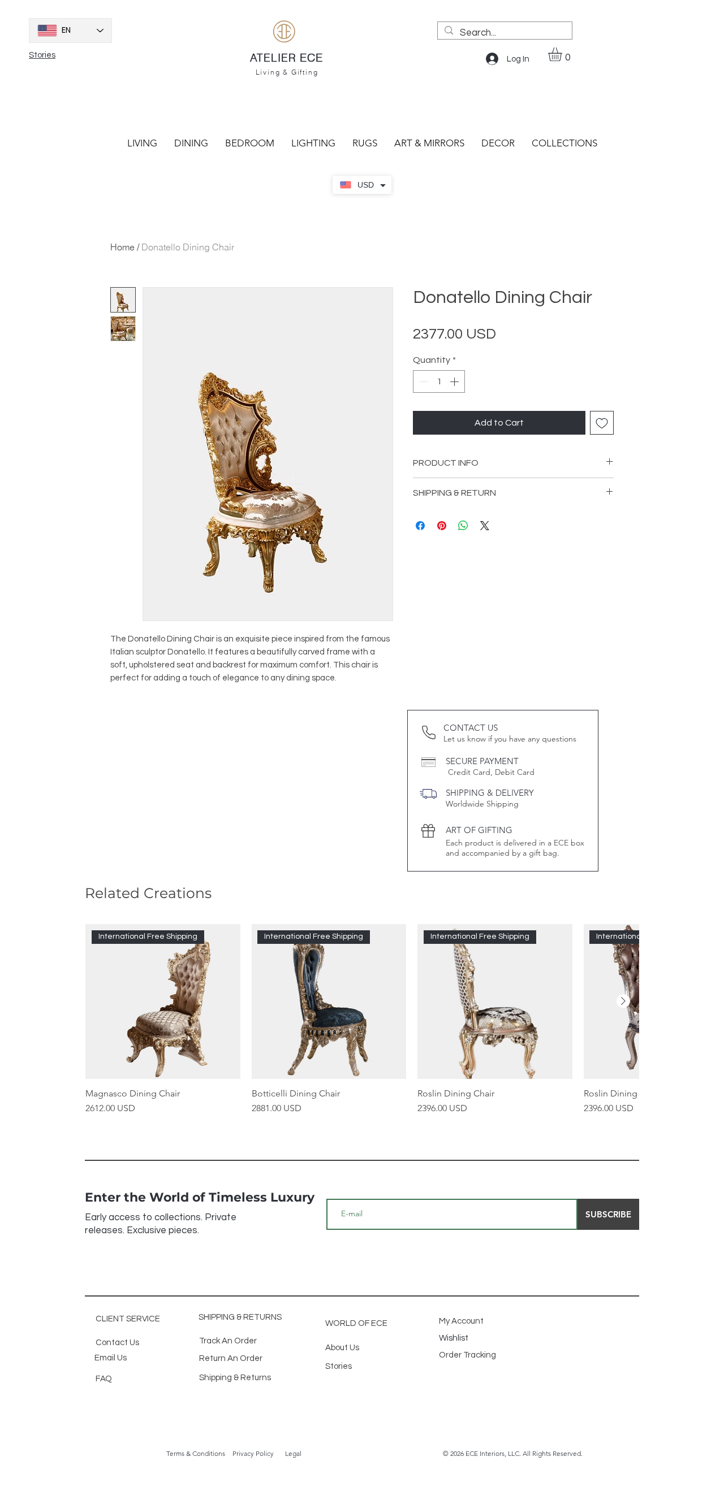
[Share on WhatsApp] (463, 525)
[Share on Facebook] (420, 525)
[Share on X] (485, 525)
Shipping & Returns (235, 1377)
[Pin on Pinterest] (442, 525)
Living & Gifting (287, 72)
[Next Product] (623, 1001)
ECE (311, 57)
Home (122, 247)
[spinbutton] (438, 381)
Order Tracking (468, 1355)
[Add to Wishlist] (602, 423)
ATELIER (275, 57)
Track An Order (228, 1341)
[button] (563, 54)
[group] (362, 1020)
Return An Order (230, 1358)
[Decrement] (422, 381)
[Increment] (455, 381)
